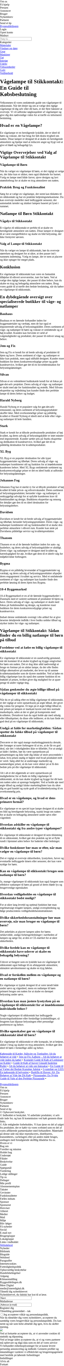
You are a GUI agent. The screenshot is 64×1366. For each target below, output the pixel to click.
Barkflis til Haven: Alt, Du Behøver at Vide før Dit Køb (30, 1074)
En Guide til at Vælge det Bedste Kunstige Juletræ (31, 1068)
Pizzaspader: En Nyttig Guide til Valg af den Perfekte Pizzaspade (29, 1077)
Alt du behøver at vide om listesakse (28, 1066)
